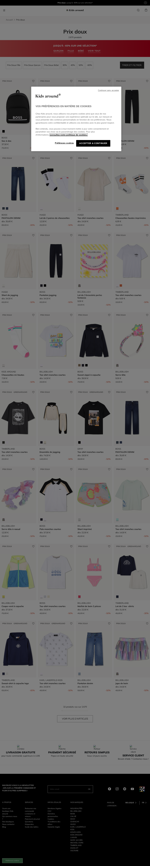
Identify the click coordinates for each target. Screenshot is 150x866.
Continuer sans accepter (108, 90)
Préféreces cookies (64, 143)
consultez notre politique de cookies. (68, 135)
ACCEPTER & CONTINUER (93, 143)
